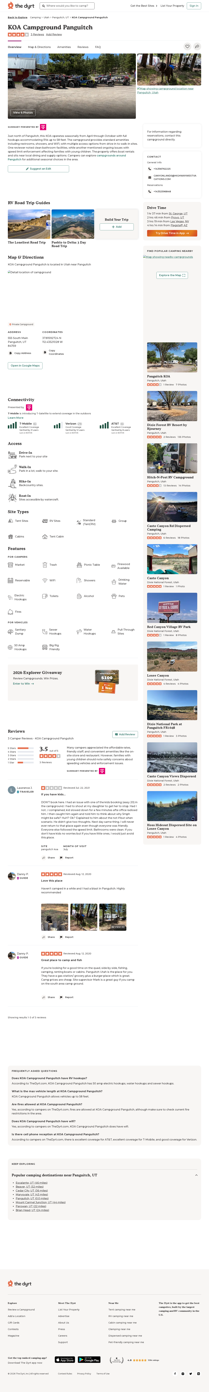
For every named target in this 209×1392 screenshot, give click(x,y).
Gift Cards (13, 1322)
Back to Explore (17, 17)
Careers (62, 1335)
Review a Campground (21, 1309)
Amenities (64, 47)
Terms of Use (103, 1373)
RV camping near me (120, 1316)
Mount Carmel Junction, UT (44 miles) (41, 1202)
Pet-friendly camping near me (126, 1342)
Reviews (82, 47)
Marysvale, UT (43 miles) (32, 1194)
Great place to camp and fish (61, 960)
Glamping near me (119, 1329)
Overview (14, 47)
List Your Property (172, 5)
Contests (13, 1329)
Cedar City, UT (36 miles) (32, 1190)
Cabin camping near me (122, 1322)
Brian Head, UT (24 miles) (32, 1210)
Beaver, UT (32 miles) (30, 1186)
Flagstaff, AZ (179, 225)
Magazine (13, 1335)
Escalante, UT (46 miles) (32, 1182)
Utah (46, 17)
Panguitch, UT (60, 17)
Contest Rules (65, 1373)
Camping (35, 17)
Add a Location (16, 1316)
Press (61, 1329)
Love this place (52, 880)
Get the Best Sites (142, 5)
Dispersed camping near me (125, 1335)
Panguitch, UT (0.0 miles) (32, 1198)
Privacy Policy (84, 1373)
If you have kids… (53, 794)
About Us (63, 1322)
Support (63, 1342)
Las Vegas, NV (179, 221)
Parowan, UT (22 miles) (31, 1206)
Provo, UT (177, 217)
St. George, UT (178, 213)
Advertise (63, 1316)
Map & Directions (39, 47)
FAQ (98, 47)
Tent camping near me (121, 1309)
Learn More (16, 417)
